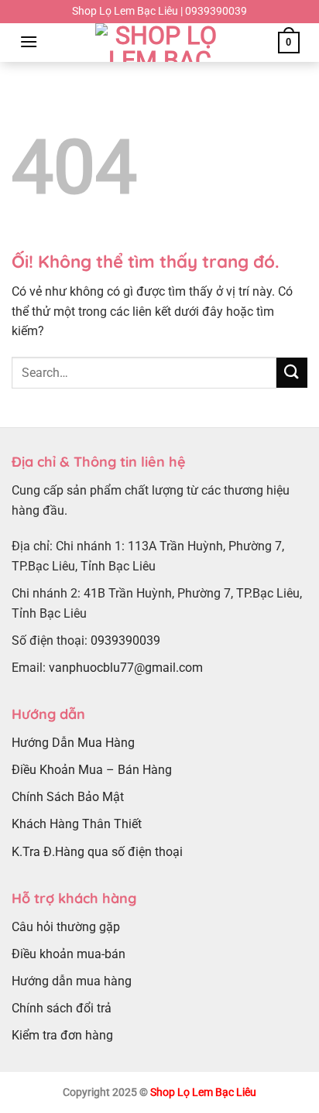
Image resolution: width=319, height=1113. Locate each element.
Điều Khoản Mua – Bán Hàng (92, 769)
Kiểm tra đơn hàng (62, 1035)
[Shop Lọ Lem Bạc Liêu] (159, 42)
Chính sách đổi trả (61, 1008)
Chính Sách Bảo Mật (68, 796)
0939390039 (125, 640)
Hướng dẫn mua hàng (72, 981)
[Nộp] (291, 373)
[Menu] (29, 41)
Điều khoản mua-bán (68, 954)
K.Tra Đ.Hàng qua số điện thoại (97, 851)
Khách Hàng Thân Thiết (77, 824)
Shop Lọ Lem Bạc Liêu (203, 1092)
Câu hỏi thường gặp (66, 927)
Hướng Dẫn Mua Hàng (73, 742)
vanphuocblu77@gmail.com (126, 667)
